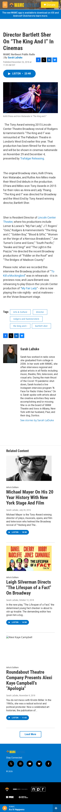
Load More (30, 734)
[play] (5, 808)
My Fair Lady (29, 288)
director (40, 312)
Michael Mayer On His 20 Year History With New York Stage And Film (29, 497)
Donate (51, 4)
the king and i (20, 326)
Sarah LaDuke (15, 57)
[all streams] (57, 808)
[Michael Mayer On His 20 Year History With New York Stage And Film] (29, 468)
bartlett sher (41, 326)
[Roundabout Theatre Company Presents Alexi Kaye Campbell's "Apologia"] (29, 648)
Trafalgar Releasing (32, 158)
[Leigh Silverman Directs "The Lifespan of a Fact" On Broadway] (29, 558)
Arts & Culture (20, 312)
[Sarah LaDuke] (10, 353)
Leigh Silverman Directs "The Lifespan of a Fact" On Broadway (28, 587)
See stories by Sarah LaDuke (37, 420)
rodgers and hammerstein (26, 319)
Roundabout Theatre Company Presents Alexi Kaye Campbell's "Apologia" (29, 680)
